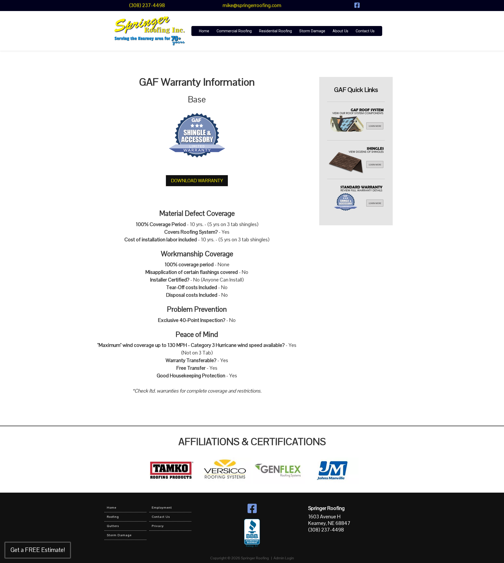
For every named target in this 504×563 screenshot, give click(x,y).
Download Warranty (197, 181)
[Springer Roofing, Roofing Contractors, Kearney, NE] (252, 533)
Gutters (113, 526)
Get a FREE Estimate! (37, 550)
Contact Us (365, 31)
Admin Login (284, 558)
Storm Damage (312, 31)
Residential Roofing (275, 31)
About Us (340, 31)
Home (204, 31)
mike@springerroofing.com (252, 5)
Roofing (113, 517)
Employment (162, 507)
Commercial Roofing (234, 31)
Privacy (158, 526)
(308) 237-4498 (147, 5)
